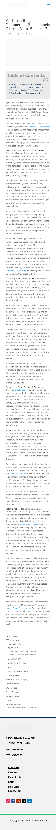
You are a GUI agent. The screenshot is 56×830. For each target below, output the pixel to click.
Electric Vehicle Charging (17, 679)
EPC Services (11, 688)
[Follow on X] (24, 801)
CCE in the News (13, 640)
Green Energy (26, 33)
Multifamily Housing (17, 663)
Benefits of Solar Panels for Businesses (26, 84)
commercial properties (16, 270)
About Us (13, 767)
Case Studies (16, 777)
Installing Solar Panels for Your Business (27, 87)
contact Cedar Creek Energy (18, 608)
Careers (12, 772)
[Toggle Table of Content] (44, 80)
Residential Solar (13, 704)
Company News (13, 675)
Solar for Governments (18, 671)
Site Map (13, 786)
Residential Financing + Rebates (22, 707)
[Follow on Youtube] (18, 801)
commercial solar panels (38, 126)
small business (22, 390)
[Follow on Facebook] (13, 801)
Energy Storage (12, 683)
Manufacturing (14, 659)
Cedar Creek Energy (29, 524)
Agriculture (13, 647)
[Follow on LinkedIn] (29, 801)
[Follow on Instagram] (8, 801)
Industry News (12, 696)
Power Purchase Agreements (23, 654)
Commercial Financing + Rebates (22, 651)
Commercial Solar (14, 644)
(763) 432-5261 (14, 755)
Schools (11, 667)
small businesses (18, 473)
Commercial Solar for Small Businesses (26, 90)
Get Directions (14, 749)
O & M (8, 700)
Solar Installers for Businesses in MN (25, 93)
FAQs (11, 781)
